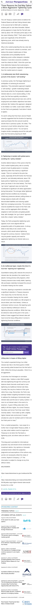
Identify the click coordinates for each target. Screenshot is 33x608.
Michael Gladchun (7, 10)
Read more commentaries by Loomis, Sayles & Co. (15, 493)
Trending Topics (7, 511)
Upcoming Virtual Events (11, 515)
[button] (2, 14)
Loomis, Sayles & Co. (18, 10)
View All (17, 511)
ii (1, 477)
